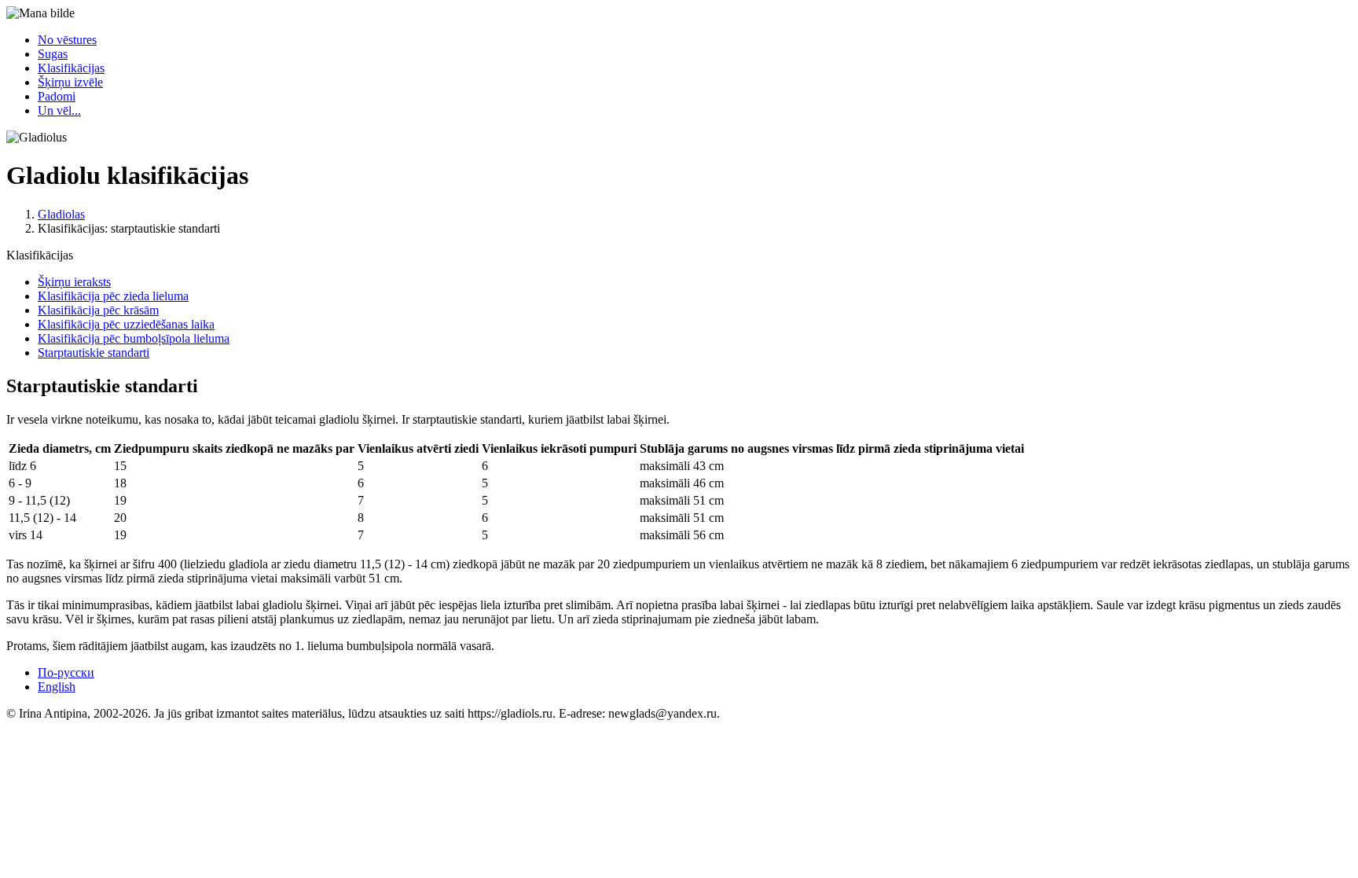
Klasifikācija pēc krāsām (98, 310)
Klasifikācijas (71, 68)
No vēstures (67, 39)
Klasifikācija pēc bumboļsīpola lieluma (133, 338)
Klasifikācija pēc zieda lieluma (113, 296)
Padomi (56, 96)
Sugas (53, 54)
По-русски (66, 672)
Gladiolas (61, 214)
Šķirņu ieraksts (74, 281)
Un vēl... (59, 110)
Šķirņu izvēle (70, 82)
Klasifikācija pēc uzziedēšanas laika (126, 324)
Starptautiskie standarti (93, 352)
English (56, 686)
